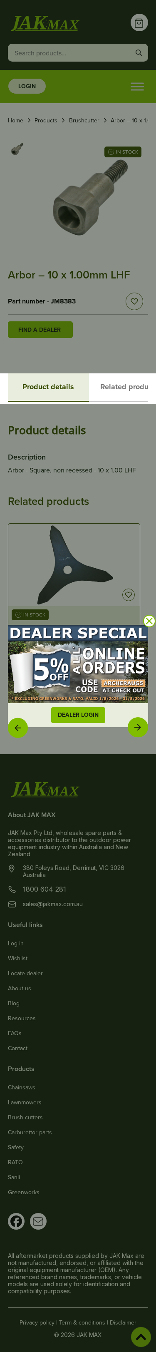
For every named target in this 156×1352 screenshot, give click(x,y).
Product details (48, 386)
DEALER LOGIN (78, 715)
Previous (18, 728)
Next (138, 727)
